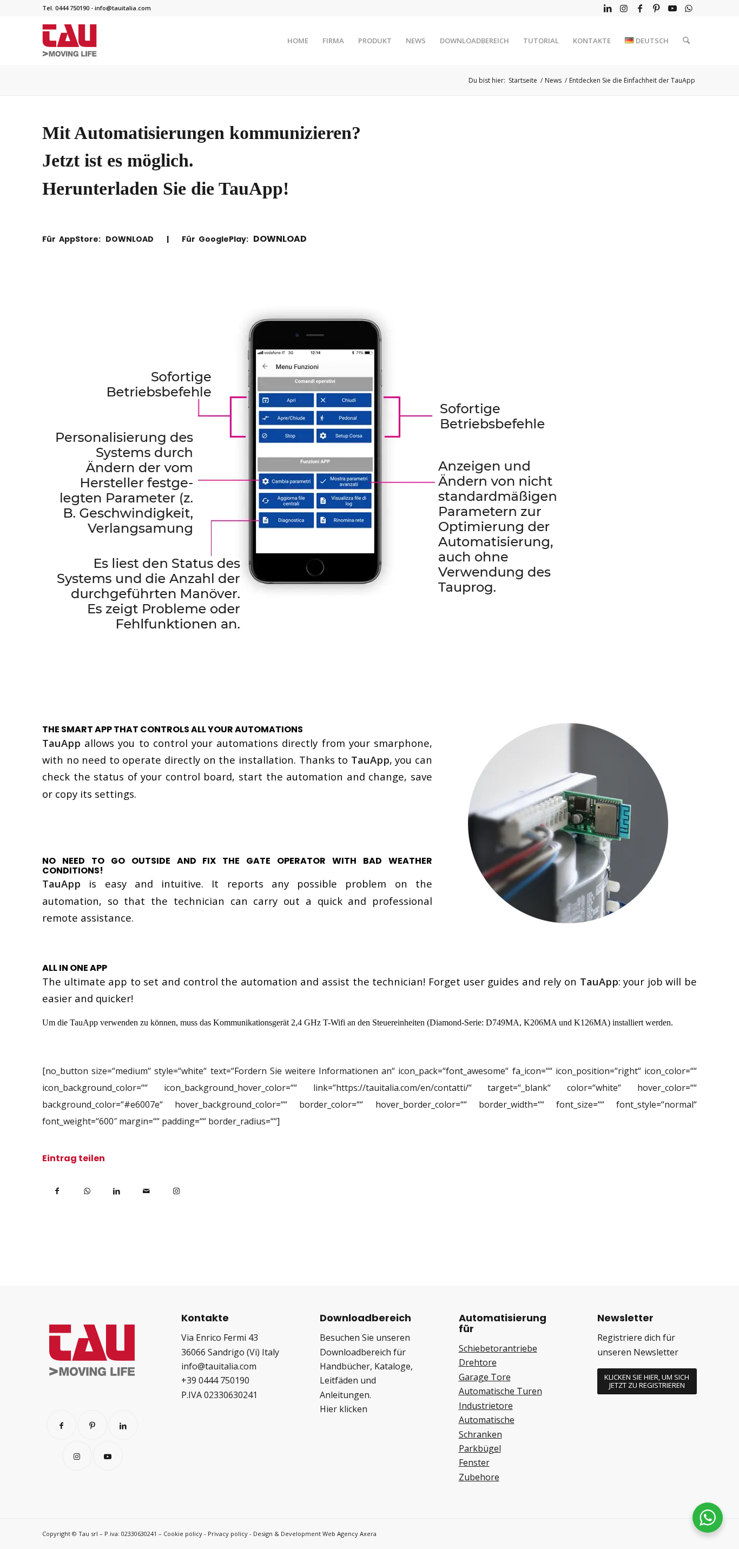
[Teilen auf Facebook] (57, 1189)
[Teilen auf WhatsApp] (87, 1189)
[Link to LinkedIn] (123, 1425)
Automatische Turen (500, 1391)
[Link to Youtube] (108, 1456)
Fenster (474, 1462)
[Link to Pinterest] (92, 1425)
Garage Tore (485, 1377)
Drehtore (478, 1362)
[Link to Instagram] (176, 1189)
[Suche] (686, 40)
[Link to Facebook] (61, 1425)
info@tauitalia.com (123, 8)
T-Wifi (334, 1022)
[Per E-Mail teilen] (146, 1189)
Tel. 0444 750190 (65, 8)
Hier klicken (343, 1409)
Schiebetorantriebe (498, 1348)
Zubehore (479, 1477)
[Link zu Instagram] (623, 8)
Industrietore (486, 1406)
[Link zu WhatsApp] (689, 8)
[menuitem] (297, 40)
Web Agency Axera (349, 1534)
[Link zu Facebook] (640, 8)
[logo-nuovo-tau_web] (69, 40)
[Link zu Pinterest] (656, 8)
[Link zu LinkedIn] (607, 8)
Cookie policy (182, 1534)
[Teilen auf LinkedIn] (116, 1189)
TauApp (251, 188)
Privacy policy (228, 1534)
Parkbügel (480, 1448)
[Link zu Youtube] (672, 8)
